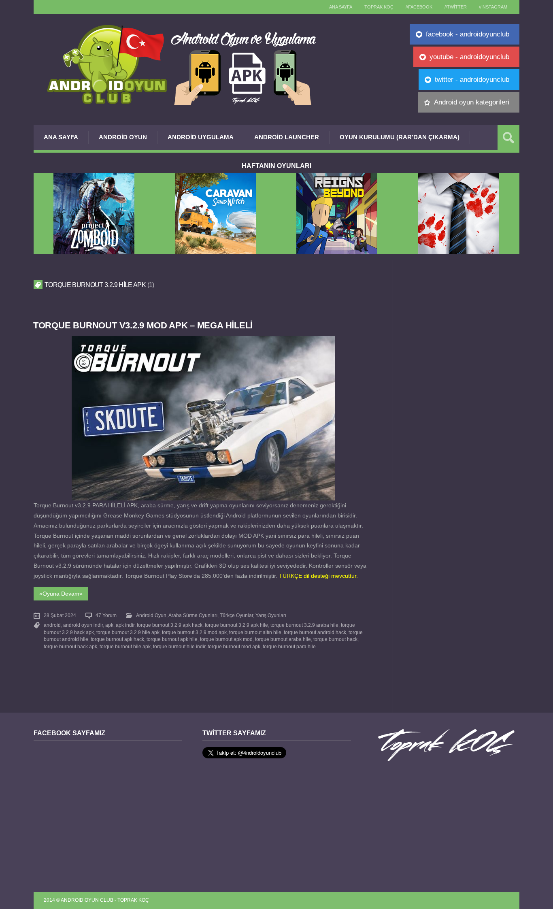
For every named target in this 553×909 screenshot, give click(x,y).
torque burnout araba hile (283, 639)
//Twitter (456, 6)
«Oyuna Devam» (61, 593)
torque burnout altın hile (255, 632)
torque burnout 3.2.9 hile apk (128, 632)
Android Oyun (123, 137)
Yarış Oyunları (270, 615)
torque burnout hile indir (179, 646)
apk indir (125, 625)
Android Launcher (286, 137)
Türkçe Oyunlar (236, 615)
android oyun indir (83, 625)
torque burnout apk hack (117, 639)
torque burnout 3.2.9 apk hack (169, 625)
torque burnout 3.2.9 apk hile (236, 625)
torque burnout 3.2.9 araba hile (304, 625)
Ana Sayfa (61, 137)
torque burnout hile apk (125, 646)
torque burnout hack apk (70, 646)
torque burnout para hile (289, 646)
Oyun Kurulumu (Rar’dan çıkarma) (399, 137)
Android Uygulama (201, 137)
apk (109, 625)
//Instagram (493, 6)
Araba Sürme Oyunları (192, 615)
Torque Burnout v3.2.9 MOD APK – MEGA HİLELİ (143, 325)
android (52, 625)
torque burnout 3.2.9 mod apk (194, 632)
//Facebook (419, 6)
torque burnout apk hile (172, 639)
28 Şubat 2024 (60, 615)
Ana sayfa (340, 6)
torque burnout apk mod (226, 639)
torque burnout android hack (315, 632)
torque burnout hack (335, 639)
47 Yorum (106, 615)
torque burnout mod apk (234, 646)
